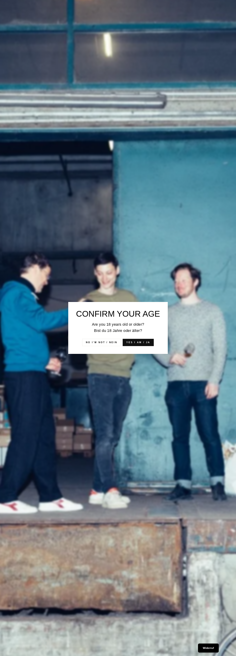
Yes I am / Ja (138, 342)
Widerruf (208, 647)
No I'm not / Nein (101, 342)
